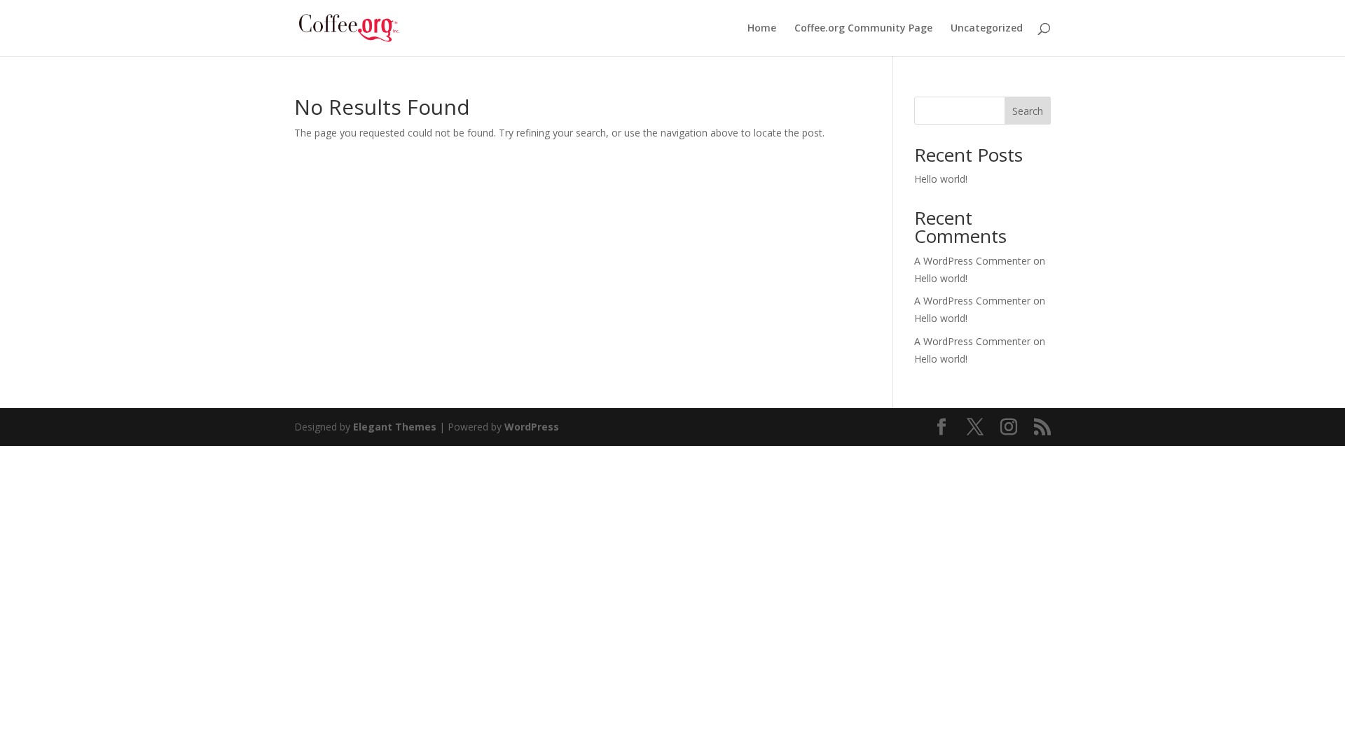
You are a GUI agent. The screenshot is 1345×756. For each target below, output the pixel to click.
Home (761, 28)
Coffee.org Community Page (863, 28)
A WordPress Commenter (972, 341)
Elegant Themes (394, 426)
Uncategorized (987, 28)
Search (1027, 111)
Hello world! (940, 179)
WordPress (531, 426)
